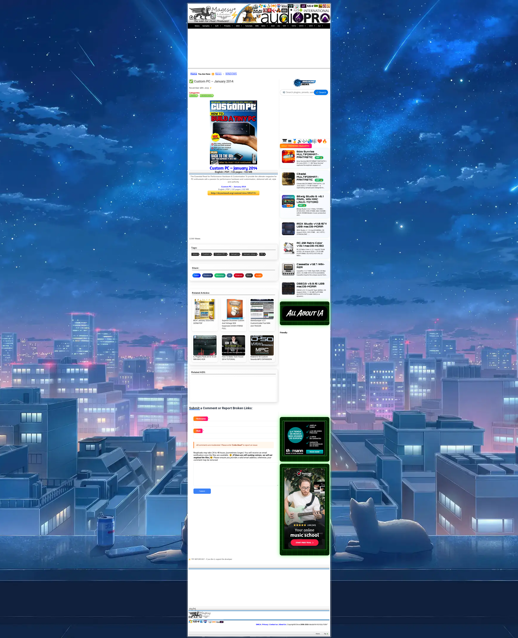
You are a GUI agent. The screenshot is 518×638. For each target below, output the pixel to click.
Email (249, 275)
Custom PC (220, 254)
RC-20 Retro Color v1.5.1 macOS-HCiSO (310, 244)
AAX (273, 26)
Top (325, 634)
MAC (263, 26)
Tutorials (248, 26)
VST (284, 26)
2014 (195, 254)
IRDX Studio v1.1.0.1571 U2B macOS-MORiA (311, 225)
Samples (205, 26)
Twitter (196, 275)
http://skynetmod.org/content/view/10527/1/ (233, 193)
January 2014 (249, 254)
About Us (282, 624)
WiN (257, 26)
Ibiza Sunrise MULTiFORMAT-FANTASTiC (309, 154)
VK (230, 275)
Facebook (207, 275)
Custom (206, 254)
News (197, 26)
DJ (319, 26)
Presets (227, 26)
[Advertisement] (259, 48)
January (234, 254)
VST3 (301, 26)
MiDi (238, 26)
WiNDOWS (231, 73)
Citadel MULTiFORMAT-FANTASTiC (309, 176)
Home (318, 634)
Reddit (258, 275)
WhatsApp (220, 275)
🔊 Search (321, 92)
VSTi (311, 26)
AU (278, 26)
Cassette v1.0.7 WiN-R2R (311, 266)
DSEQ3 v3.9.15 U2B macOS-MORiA (310, 285)
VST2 (294, 26)
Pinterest (238, 275)
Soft (217, 26)
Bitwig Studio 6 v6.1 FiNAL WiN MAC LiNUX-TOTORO (310, 200)
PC (262, 254)
